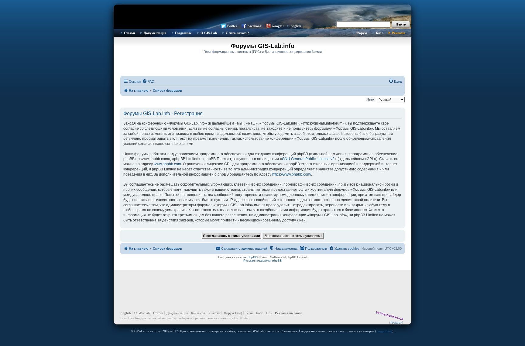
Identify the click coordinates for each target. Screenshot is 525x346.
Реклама (398, 33)
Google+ (278, 26)
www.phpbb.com (167, 164)
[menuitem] (148, 81)
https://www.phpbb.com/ (291, 174)
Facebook (254, 26)
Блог (379, 33)
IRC (269, 313)
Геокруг (396, 322)
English (295, 26)
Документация (155, 33)
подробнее (384, 331)
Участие (214, 313)
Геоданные (183, 33)
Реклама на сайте (288, 313)
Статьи (129, 33)
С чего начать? (237, 33)
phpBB (252, 257)
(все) (238, 313)
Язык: (370, 99)
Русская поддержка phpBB (262, 260)
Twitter (232, 26)
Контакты (198, 313)
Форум (361, 33)
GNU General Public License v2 (308, 159)
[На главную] (262, 13)
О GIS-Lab (209, 33)
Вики (249, 313)
